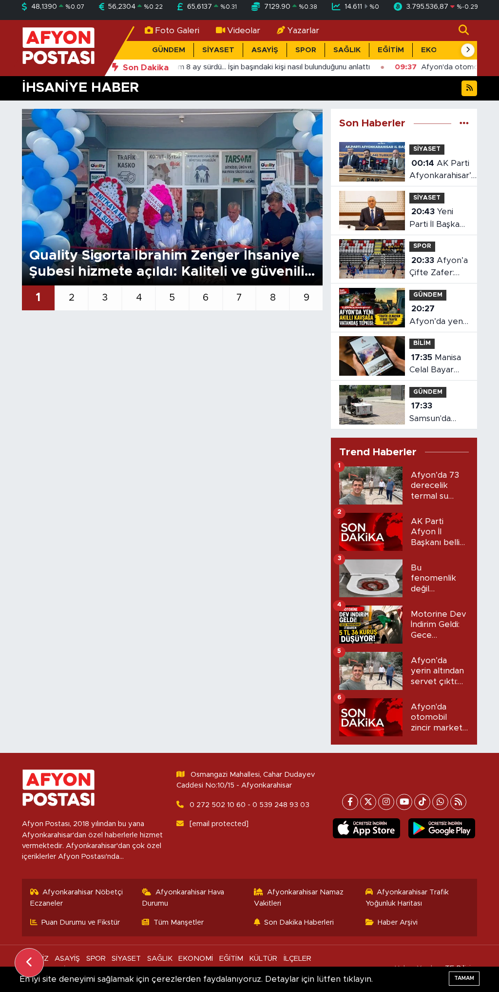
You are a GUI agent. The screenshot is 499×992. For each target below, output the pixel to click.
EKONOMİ (195, 958)
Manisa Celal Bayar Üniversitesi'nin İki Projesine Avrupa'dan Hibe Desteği (438, 364)
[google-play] (441, 828)
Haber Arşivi (398, 922)
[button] (468, 50)
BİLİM (422, 343)
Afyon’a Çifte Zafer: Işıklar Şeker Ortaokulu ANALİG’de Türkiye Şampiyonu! (438, 267)
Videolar (243, 30)
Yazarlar (303, 30)
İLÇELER (297, 958)
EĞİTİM (391, 50)
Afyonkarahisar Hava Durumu (183, 898)
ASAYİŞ (264, 50)
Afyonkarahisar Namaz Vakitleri (299, 898)
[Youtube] (404, 802)
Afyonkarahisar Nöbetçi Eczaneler (76, 898)
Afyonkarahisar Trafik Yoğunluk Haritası (407, 898)
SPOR (305, 50)
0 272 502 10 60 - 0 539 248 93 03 (249, 805)
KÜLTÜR (263, 958)
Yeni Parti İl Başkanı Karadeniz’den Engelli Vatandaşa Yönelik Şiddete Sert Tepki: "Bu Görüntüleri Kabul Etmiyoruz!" (437, 218)
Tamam (464, 978)
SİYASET (218, 50)
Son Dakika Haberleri (299, 922)
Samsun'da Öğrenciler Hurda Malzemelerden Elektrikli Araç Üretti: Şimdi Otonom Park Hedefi (440, 413)
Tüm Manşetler (179, 922)
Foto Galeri (177, 30)
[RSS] (458, 802)
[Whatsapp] (440, 802)
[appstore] (366, 828)
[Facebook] (350, 802)
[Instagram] (386, 802)
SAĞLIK (347, 50)
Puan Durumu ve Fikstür (80, 922)
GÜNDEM (168, 50)
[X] (368, 802)
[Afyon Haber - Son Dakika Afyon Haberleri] (58, 47)
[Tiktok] (422, 802)
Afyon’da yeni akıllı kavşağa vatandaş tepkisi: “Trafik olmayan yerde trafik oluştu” (437, 315)
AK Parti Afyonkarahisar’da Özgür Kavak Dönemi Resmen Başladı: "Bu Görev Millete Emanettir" (444, 170)
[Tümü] (464, 123)
